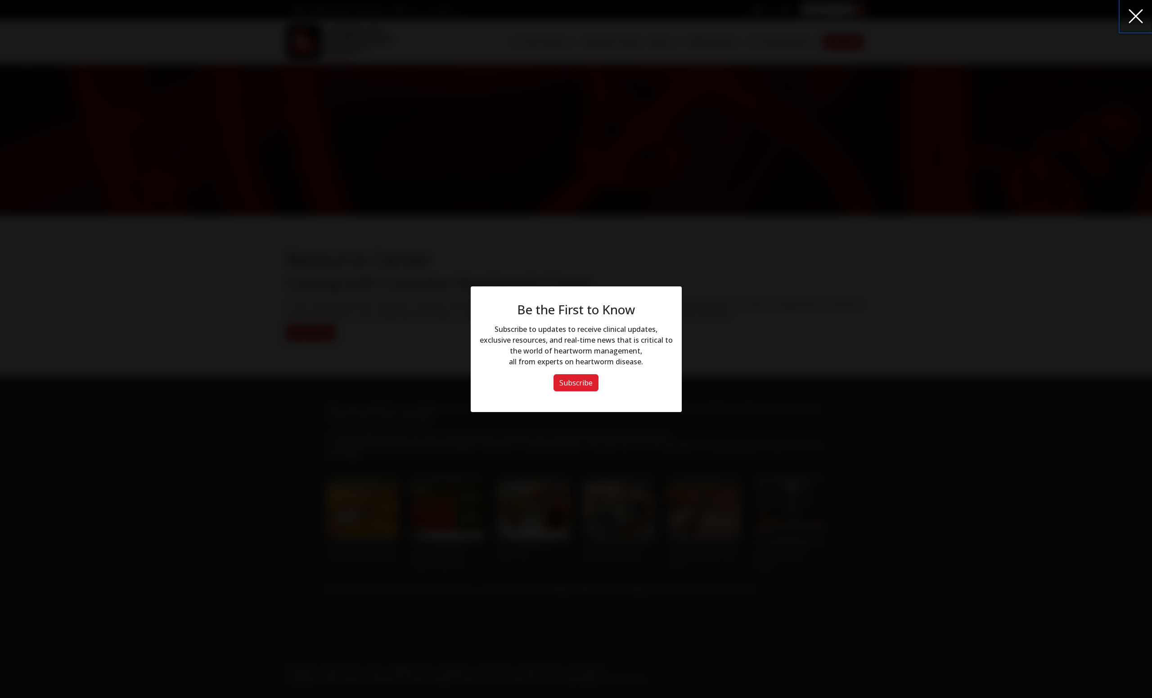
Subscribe (576, 383)
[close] (1136, 16)
